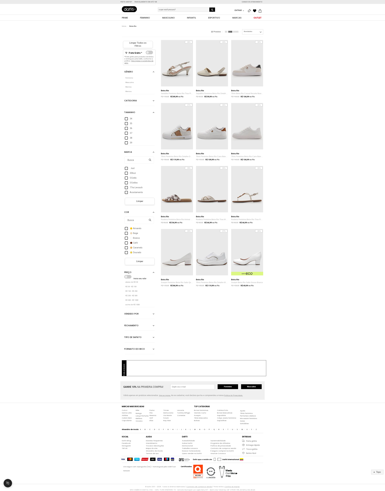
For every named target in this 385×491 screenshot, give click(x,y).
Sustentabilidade (218, 441)
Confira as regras (232, 486)
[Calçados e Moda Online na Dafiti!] (129, 9)
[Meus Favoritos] (255, 10)
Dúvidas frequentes (154, 441)
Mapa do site (151, 448)
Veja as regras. (165, 395)
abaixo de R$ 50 (131, 282)
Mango (139, 413)
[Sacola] (260, 10)
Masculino (251, 387)
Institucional (187, 446)
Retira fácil (251, 453)
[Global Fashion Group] (184, 459)
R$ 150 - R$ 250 (131, 291)
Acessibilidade (188, 441)
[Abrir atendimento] (8, 483)
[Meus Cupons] (250, 10)
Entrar (238, 10)
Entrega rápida (253, 445)
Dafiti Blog (126, 441)
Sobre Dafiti (187, 443)
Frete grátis (251, 441)
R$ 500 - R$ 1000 (131, 300)
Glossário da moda (154, 451)
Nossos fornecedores (191, 451)
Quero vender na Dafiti (192, 453)
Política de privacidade (221, 446)
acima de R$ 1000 (132, 305)
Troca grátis (251, 449)
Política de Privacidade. (233, 395)
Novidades (248, 31)
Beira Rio (132, 26)
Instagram (126, 446)
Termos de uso (152, 453)
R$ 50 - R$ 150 (130, 287)
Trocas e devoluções (155, 446)
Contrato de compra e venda (223, 448)
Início (124, 26)
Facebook (126, 443)
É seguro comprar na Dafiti (222, 451)
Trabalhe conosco (190, 448)
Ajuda (242, 411)
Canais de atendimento (252, 2)
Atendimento (151, 443)
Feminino (228, 387)
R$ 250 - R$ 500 (131, 296)
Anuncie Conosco (218, 453)
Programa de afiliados (220, 443)
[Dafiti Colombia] (241, 459)
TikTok (124, 448)
